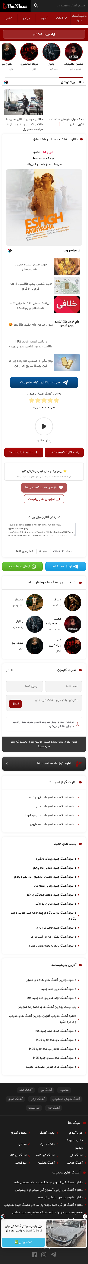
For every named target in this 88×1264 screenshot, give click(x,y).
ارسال (15, 703)
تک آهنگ (61, 18)
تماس (9, 18)
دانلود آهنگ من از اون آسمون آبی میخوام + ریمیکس (49, 1190)
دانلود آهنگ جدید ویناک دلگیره (56, 859)
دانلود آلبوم (19, 1133)
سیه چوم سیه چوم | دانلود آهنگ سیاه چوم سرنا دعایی (47, 1212)
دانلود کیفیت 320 (62, 452)
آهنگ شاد (25, 1090)
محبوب (64, 1090)
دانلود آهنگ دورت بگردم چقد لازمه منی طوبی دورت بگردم (43, 916)
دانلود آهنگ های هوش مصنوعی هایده (50, 1067)
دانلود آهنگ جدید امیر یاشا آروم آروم (52, 797)
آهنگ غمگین (46, 1163)
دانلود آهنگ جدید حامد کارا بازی (56, 928)
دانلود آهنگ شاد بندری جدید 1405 (54, 1058)
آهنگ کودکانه (45, 1155)
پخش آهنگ (47, 1133)
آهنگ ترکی (38, 1099)
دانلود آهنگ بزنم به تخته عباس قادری (52, 946)
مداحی (22, 1144)
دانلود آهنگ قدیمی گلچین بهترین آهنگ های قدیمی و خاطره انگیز (42, 1019)
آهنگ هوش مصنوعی (66, 1099)
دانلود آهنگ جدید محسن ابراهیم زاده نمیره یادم (45, 877)
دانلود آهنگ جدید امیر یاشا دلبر (56, 806)
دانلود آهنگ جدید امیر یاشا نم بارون (53, 824)
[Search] (36, 6)
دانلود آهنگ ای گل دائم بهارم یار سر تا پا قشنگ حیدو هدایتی (43, 1205)
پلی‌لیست (34, 1108)
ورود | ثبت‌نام (41, 34)
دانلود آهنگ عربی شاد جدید (58, 989)
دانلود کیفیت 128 (21, 452)
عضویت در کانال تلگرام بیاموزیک (40, 382)
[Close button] (85, 1216)
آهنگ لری (53, 1108)
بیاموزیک (15, 6)
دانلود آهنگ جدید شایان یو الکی (55, 904)
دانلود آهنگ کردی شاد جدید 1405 (55, 1031)
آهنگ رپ (46, 1090)
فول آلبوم (76, 1133)
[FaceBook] (34, 1254)
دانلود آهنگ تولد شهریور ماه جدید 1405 (50, 998)
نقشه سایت (47, 1144)
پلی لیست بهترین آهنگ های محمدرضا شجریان (47, 1007)
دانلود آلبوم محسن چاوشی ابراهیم (60, 1197)
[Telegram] (53, 1254)
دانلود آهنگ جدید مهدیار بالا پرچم (54, 868)
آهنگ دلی (76, 1155)
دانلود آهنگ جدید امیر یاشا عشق (55, 139)
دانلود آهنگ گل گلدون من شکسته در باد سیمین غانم (48, 1182)
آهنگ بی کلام (18, 1155)
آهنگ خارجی (75, 1163)
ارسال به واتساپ (19, 566)
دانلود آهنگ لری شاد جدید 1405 (56, 1040)
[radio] (56, 401)
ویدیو (26, 18)
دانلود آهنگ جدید (79, 18)
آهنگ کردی (15, 1099)
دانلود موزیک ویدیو (74, 1144)
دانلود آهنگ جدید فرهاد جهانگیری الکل (51, 895)
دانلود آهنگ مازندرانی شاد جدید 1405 (52, 1049)
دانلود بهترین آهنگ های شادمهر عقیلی (51, 980)
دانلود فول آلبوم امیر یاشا (55, 763)
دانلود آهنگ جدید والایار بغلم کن (55, 886)
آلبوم (44, 18)
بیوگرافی (21, 1163)
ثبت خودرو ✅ (23, 1242)
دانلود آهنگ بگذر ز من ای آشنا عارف (53, 937)
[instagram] (43, 1254)
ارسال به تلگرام (62, 566)
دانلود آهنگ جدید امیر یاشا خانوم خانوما (50, 815)
